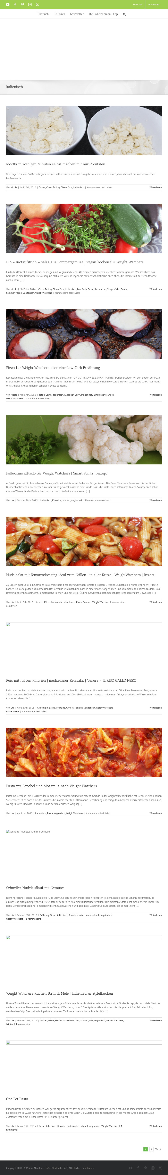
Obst (77, 1020)
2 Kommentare (33, 918)
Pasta (90, 289)
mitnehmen (69, 602)
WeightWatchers (43, 292)
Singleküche (113, 289)
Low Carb (82, 289)
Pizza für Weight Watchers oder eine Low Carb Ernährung (53, 367)
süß (91, 1020)
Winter (9, 1024)
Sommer (10, 292)
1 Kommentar (23, 1024)
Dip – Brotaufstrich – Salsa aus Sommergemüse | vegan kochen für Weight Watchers (75, 262)
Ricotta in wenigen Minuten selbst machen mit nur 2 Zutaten (55, 164)
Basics (42, 187)
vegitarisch (28, 292)
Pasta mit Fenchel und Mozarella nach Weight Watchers (51, 786)
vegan (19, 292)
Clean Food (66, 187)
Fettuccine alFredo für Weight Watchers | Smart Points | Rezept (56, 473)
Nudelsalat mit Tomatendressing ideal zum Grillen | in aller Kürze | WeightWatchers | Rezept (80, 575)
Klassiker (69, 394)
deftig (42, 394)
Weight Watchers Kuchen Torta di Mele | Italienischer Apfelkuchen (59, 993)
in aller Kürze (43, 602)
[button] (124, 13)
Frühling (60, 707)
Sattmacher (100, 289)
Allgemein (42, 707)
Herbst (58, 1020)
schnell (89, 394)
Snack (124, 289)
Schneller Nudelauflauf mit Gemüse (35, 888)
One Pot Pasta (17, 1099)
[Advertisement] (84, 49)
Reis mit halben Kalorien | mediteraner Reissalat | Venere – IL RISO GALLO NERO (71, 680)
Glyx (68, 707)
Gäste (48, 394)
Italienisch (78, 187)
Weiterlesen (156, 187)
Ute (12, 500)
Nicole (14, 187)
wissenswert (12, 711)
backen (43, 1020)
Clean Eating (53, 187)
